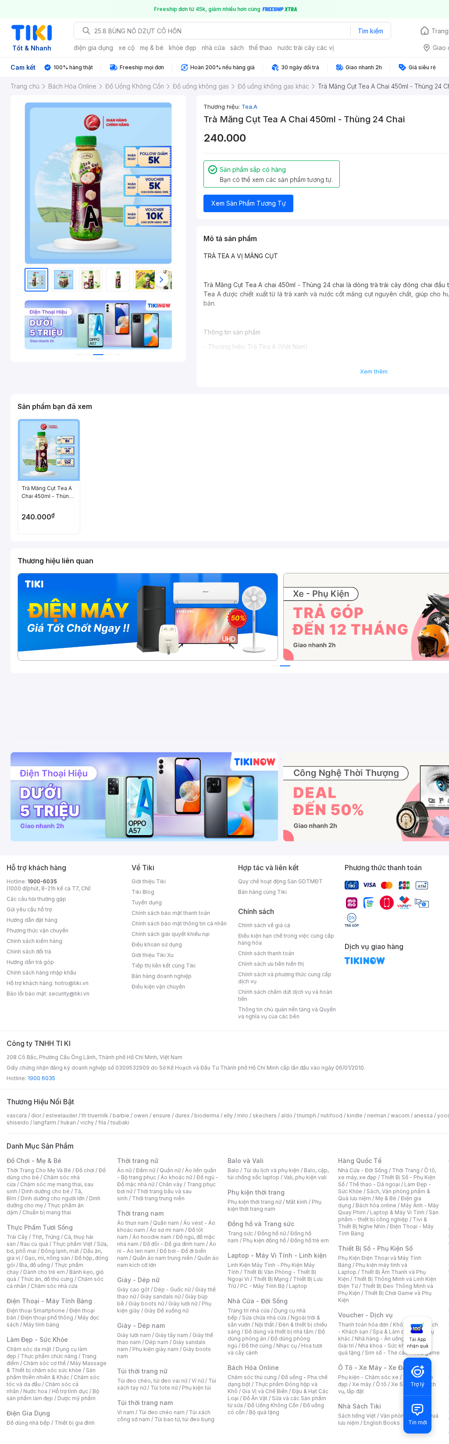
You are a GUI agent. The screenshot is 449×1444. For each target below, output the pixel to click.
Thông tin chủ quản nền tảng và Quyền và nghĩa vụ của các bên (287, 1013)
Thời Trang (406, 1170)
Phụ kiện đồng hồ (264, 1240)
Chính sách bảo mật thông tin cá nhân (179, 923)
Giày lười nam (134, 1335)
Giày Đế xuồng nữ (166, 1310)
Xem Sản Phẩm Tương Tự (248, 203)
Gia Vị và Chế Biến (265, 1391)
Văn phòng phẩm (402, 1415)
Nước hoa (35, 1391)
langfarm (44, 1122)
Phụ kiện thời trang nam (274, 1205)
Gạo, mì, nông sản (47, 1258)
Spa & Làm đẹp (392, 1331)
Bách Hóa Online (253, 1367)
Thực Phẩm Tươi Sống (40, 1227)
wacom (400, 1115)
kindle (355, 1115)
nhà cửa (213, 47)
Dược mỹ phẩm (76, 1398)
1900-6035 (42, 881)
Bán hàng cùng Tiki (262, 892)
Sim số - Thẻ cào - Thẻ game (402, 1352)
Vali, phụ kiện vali (305, 1177)
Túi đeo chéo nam (162, 1412)
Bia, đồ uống (34, 1265)
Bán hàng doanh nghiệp (162, 976)
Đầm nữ (145, 1170)
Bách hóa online (376, 1205)
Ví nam (125, 1412)
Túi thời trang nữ (142, 1371)
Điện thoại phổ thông (47, 1317)
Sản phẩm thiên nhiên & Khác (51, 1373)
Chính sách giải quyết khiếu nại (171, 934)
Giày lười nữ (182, 1303)
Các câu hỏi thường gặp (36, 899)
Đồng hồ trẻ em (309, 1240)
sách (237, 47)
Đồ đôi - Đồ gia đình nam (174, 1244)
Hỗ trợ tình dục (70, 1391)
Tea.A (249, 106)
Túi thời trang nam (145, 1402)
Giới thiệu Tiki (149, 881)
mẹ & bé (152, 47)
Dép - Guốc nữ (172, 1289)
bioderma (206, 1115)
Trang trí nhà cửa (249, 1310)
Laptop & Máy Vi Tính (397, 1212)
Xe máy (361, 1384)
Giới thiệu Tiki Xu (153, 955)
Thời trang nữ (137, 1160)
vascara (17, 1115)
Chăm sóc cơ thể (44, 1363)
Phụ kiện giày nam (155, 1349)
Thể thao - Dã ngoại (374, 1184)
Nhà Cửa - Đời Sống (258, 1301)
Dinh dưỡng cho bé (45, 1191)
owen (141, 1115)
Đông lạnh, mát (60, 1251)
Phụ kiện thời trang (256, 1192)
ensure (162, 1115)
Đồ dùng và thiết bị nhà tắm (279, 1331)
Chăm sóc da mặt (29, 1349)
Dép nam (156, 1342)
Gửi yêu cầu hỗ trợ (29, 909)
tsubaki (119, 1122)
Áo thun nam (133, 1223)
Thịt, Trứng (46, 1237)
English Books (381, 1422)
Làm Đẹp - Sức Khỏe (37, 1339)
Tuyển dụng (147, 902)
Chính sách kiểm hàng (34, 941)
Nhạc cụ (286, 1345)
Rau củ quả (34, 1244)
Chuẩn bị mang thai (46, 1212)
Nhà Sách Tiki (359, 1406)
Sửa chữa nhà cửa (264, 1317)
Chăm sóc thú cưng (252, 1377)
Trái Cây (17, 1237)
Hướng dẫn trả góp (30, 962)
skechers (265, 1115)
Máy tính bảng (41, 1324)
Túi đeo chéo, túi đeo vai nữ (152, 1380)
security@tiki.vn (69, 993)
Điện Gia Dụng (28, 1413)
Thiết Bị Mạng (271, 1279)
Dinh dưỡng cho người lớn (53, 1198)
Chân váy (170, 1184)
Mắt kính (296, 1202)
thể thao (260, 47)
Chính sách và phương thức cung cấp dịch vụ (284, 978)
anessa (423, 1115)
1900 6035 (41, 1078)
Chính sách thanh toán (266, 953)
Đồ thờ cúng (257, 1345)
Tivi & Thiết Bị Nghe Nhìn (382, 1223)
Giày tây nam (171, 1335)
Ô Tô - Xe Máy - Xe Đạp (374, 1367)
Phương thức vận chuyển (37, 930)
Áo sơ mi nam (167, 1230)
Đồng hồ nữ (271, 1233)
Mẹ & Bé (385, 1198)
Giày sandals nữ (160, 1296)
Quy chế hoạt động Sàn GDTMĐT (280, 881)
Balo (233, 1170)
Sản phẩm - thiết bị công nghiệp (388, 1216)
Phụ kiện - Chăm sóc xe (368, 1377)
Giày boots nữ (146, 1303)
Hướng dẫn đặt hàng (32, 920)
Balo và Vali (246, 1160)
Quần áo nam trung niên (162, 1258)
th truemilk (95, 1115)
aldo (286, 1115)
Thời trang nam (140, 1213)
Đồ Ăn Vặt (255, 1398)
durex (182, 1115)
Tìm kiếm (370, 31)
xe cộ (126, 47)
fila (102, 1122)
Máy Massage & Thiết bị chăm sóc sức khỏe (57, 1366)
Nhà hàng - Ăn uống (380, 1338)
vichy (87, 1122)
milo (242, 1115)
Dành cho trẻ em (44, 1272)
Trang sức (240, 1233)
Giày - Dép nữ (138, 1280)
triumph (306, 1115)
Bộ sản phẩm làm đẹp (53, 1394)
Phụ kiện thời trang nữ (255, 1202)
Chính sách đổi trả (29, 951)
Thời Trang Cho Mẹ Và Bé (39, 1170)
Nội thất (264, 1324)
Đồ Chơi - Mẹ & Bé (34, 1160)
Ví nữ (198, 1380)
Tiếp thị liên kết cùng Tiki (164, 965)
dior (36, 1115)
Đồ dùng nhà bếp (28, 1422)
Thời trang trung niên (158, 1198)
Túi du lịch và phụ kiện (271, 1170)
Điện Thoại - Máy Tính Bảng (49, 1301)
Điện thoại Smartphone (36, 1310)
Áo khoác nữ (176, 1177)
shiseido (18, 1122)
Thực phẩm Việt (73, 1244)
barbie (121, 1115)
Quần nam (166, 1223)
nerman (376, 1115)
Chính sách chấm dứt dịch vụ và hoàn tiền (285, 995)
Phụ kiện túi (196, 1387)
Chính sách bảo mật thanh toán (171, 913)
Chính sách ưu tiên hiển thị (271, 963)
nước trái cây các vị (306, 47)
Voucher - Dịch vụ (365, 1315)
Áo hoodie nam (151, 1237)
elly (228, 1115)
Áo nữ (124, 1170)
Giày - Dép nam (141, 1325)
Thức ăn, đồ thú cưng (47, 1279)
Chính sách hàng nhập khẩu (41, 972)
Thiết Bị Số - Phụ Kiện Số (375, 1248)
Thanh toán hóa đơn (363, 1324)
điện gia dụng (93, 47)
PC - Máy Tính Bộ (262, 1286)
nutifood (331, 1115)
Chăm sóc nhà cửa (54, 1286)
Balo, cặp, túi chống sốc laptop (278, 1174)
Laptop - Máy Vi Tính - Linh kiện (277, 1255)
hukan (68, 1122)
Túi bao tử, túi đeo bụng (184, 1419)
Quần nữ (170, 1170)
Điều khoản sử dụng (157, 944)
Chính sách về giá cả (264, 925)
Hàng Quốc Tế (359, 1160)
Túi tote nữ (164, 1387)
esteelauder (61, 1115)
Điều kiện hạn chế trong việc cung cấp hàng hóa (286, 939)
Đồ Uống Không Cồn (273, 1405)
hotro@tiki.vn (72, 983)
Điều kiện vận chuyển (158, 986)
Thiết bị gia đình (74, 1422)
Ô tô (381, 1384)
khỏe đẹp (182, 47)
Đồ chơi (84, 1170)
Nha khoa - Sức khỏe (384, 1345)
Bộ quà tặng (264, 1412)
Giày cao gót (133, 1289)
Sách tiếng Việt (357, 1415)
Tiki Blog (143, 892)
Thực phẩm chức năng (49, 1356)
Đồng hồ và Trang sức (261, 1223)
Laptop (298, 1286)
